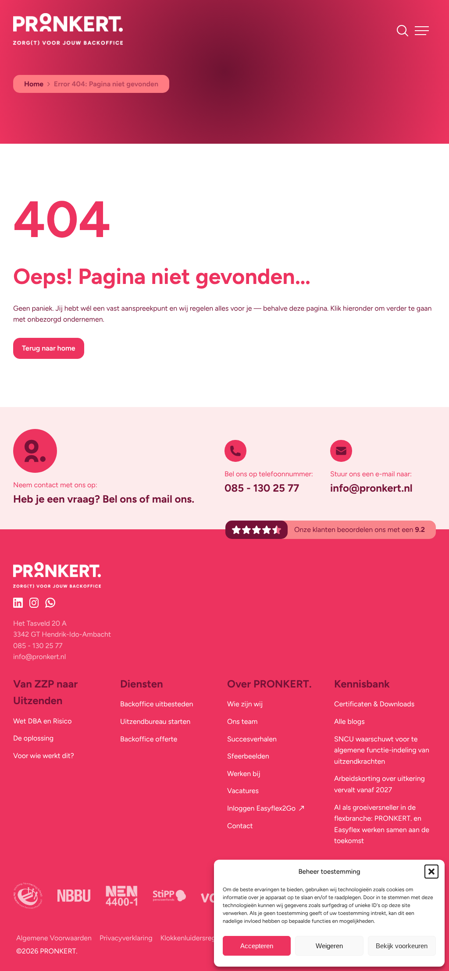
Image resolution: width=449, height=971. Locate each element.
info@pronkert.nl (371, 488)
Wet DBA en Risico (42, 721)
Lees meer (30, 111)
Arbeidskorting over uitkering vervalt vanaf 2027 (379, 784)
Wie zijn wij (245, 704)
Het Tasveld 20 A (40, 623)
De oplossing (33, 738)
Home (33, 84)
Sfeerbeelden (248, 756)
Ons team (242, 721)
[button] (431, 871)
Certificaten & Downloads (374, 704)
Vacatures (243, 791)
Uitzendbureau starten (155, 721)
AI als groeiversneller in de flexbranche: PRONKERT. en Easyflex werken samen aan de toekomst (381, 824)
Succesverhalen (252, 739)
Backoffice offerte (148, 739)
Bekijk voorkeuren (402, 946)
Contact (240, 826)
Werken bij (243, 773)
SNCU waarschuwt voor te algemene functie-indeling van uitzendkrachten (381, 750)
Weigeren (329, 946)
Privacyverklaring (126, 938)
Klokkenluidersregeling (195, 938)
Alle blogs (349, 721)
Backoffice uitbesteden (156, 704)
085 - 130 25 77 (261, 488)
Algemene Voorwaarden (54, 938)
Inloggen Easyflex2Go (261, 808)
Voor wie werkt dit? (43, 755)
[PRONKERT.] (68, 43)
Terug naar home (48, 348)
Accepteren (256, 946)
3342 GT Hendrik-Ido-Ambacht (62, 634)
